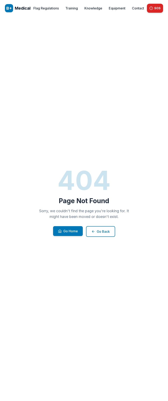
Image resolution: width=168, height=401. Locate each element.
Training (71, 8)
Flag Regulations (46, 8)
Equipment (117, 8)
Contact (138, 8)
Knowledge (93, 8)
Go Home (70, 231)
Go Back (103, 231)
